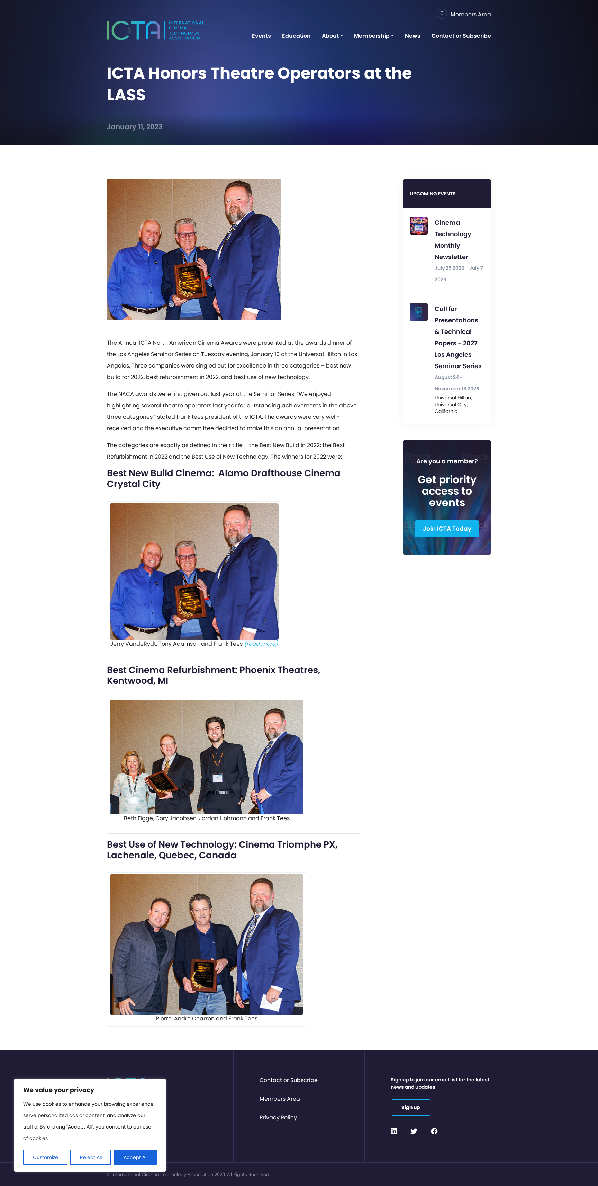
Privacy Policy (278, 1118)
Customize (45, 1157)
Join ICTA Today (447, 528)
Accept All (135, 1157)
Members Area (280, 1099)
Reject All (91, 1157)
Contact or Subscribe (289, 1080)
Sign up (410, 1107)
